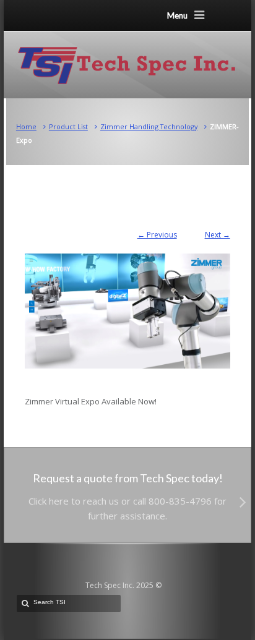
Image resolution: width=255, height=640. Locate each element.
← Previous (157, 234)
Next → (217, 234)
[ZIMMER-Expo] (127, 305)
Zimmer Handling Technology (148, 126)
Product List (68, 126)
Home (26, 126)
